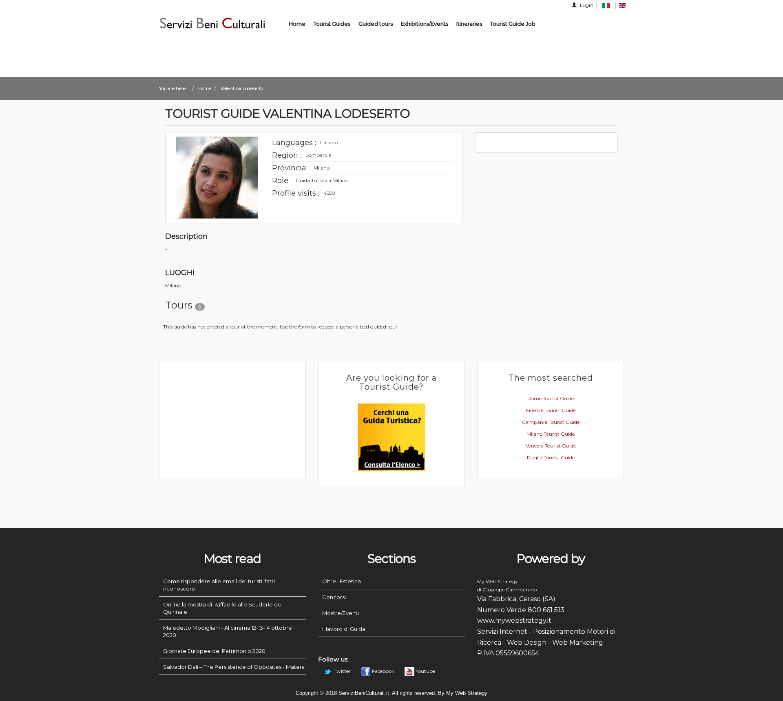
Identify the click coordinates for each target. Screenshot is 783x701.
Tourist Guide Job (512, 23)
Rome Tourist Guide (550, 398)
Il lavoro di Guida (343, 629)
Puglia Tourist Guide (551, 457)
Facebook (383, 671)
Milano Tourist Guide (550, 434)
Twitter (342, 671)
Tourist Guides (332, 23)
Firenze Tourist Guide (550, 410)
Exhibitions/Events (424, 23)
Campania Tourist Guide (551, 422)
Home (297, 23)
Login (586, 5)
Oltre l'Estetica (341, 581)
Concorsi (334, 597)
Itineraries (469, 23)
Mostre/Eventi (340, 613)
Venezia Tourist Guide (551, 446)
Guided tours (375, 23)
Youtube (424, 671)
